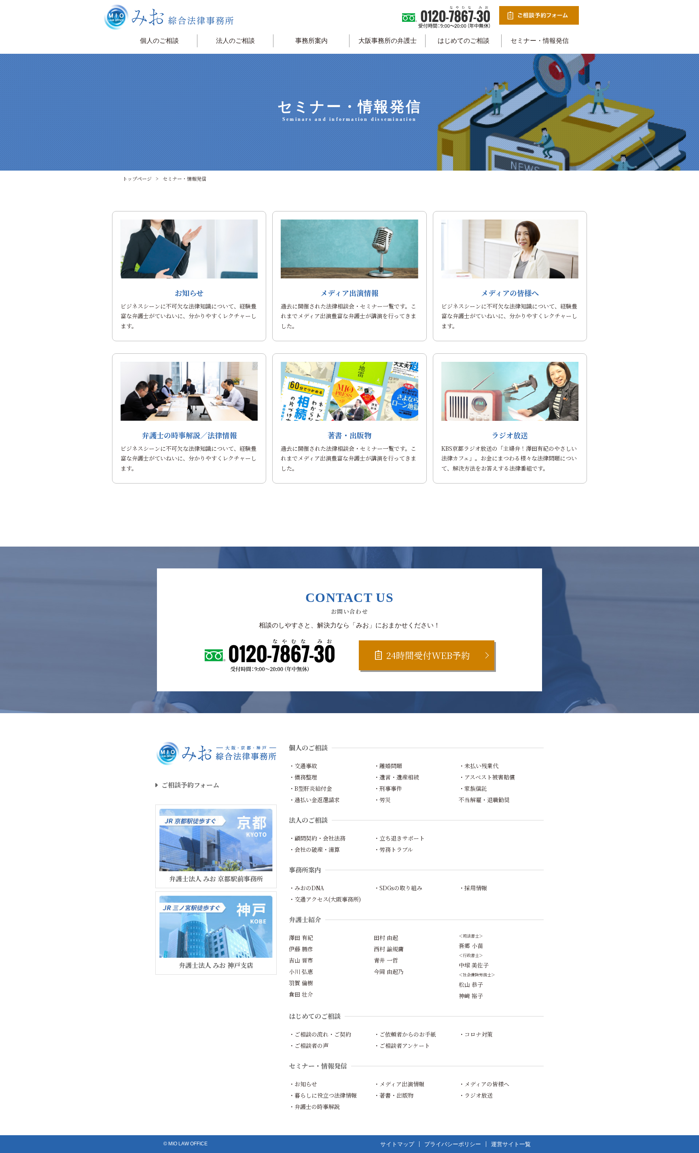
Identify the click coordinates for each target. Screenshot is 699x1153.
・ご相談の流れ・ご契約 (320, 1034)
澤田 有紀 (301, 937)
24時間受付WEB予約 (428, 655)
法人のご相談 (235, 40)
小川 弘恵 (301, 971)
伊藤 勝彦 (301, 949)
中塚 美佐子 (474, 965)
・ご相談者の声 (308, 1045)
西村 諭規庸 (389, 949)
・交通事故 (303, 766)
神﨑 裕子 (471, 996)
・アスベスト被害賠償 (487, 777)
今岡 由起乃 (389, 971)
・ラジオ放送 (476, 1095)
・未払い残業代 (478, 766)
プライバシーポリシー (452, 1144)
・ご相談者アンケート (402, 1045)
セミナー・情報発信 (539, 40)
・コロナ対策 (476, 1034)
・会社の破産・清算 (314, 849)
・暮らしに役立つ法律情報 (323, 1095)
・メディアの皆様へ (484, 1084)
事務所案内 (311, 40)
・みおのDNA (306, 888)
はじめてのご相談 (463, 40)
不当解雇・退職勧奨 (484, 800)
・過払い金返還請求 (314, 800)
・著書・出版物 (393, 1095)
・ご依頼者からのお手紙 (405, 1034)
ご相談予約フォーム (190, 785)
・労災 (382, 800)
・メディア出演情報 (399, 1084)
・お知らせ (303, 1084)
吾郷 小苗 (471, 946)
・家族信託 (473, 788)
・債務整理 (303, 777)
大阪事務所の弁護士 (387, 40)
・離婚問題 (388, 766)
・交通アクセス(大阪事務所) (325, 899)
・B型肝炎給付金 (310, 788)
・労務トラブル (393, 849)
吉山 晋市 (301, 960)
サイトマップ (397, 1144)
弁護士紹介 (305, 919)
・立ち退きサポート (399, 838)
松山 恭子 (471, 984)
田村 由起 (386, 937)
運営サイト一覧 (511, 1144)
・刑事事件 (388, 788)
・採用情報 (473, 888)
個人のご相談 (159, 40)
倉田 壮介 (301, 994)
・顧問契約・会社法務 (317, 838)
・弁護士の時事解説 (314, 1106)
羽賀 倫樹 (301, 983)
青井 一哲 (386, 960)
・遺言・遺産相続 (396, 777)
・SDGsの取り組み (398, 888)
